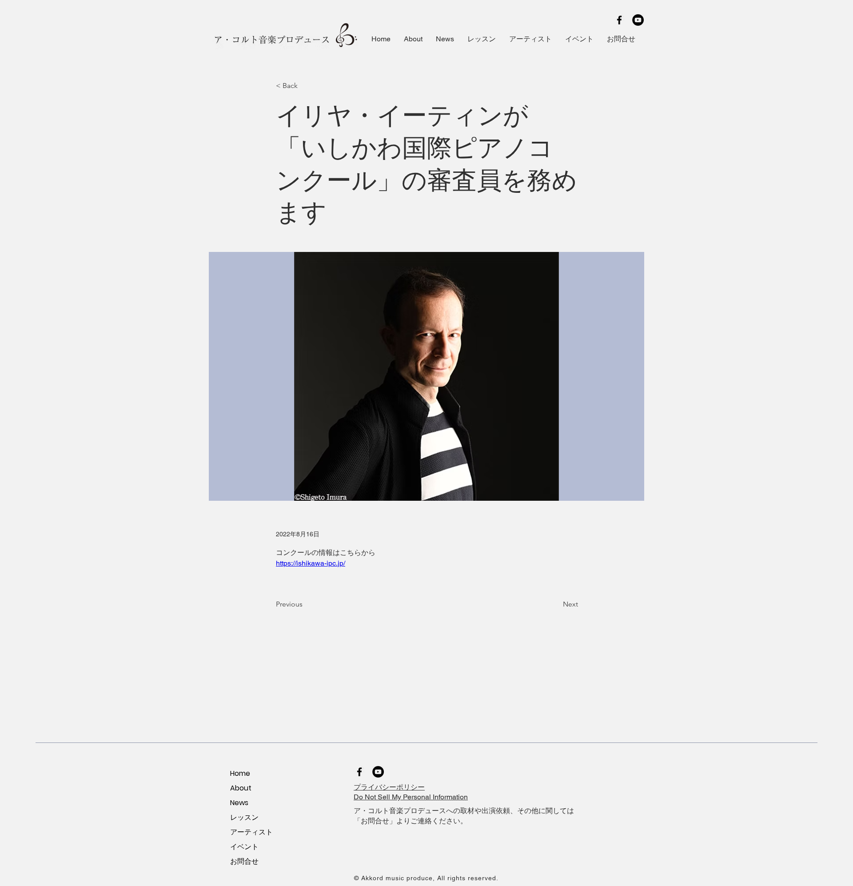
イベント (244, 847)
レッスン (244, 817)
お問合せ (244, 861)
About (240, 788)
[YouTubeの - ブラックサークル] (638, 20)
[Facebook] (619, 20)
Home (240, 773)
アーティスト (251, 832)
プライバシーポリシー (389, 787)
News (239, 803)
